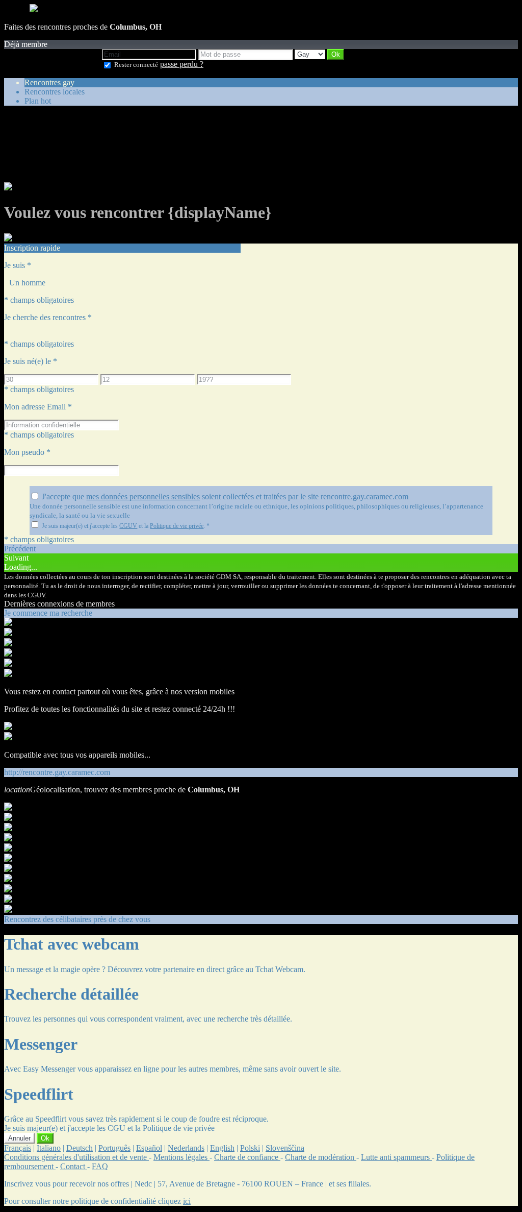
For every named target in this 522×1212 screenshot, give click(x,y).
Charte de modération (320, 1157)
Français (17, 1148)
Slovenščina (285, 1148)
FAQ (100, 1166)
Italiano (49, 1148)
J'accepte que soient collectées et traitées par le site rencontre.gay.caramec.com (225, 496)
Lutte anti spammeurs (396, 1157)
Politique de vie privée (176, 525)
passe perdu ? (181, 64)
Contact (73, 1166)
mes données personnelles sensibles (143, 496)
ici (187, 1201)
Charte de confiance (247, 1157)
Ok (45, 1138)
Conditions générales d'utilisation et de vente (76, 1157)
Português (114, 1148)
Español (149, 1148)
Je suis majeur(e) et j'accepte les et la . (126, 525)
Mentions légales (181, 1157)
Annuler (19, 1138)
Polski (250, 1148)
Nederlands (186, 1148)
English (222, 1148)
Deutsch (79, 1148)
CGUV (128, 525)
